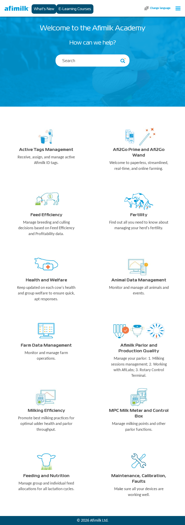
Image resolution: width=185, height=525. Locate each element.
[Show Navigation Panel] (178, 8)
